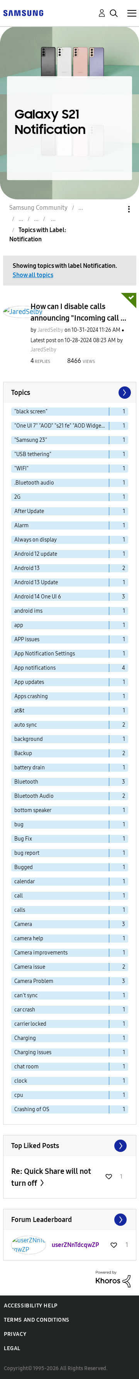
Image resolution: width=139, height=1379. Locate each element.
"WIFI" (21, 468)
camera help (28, 938)
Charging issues (32, 1052)
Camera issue (29, 967)
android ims (28, 611)
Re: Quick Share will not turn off (51, 1177)
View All (69, 1145)
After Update (29, 511)
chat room (26, 1066)
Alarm (21, 525)
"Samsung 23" (30, 440)
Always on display (35, 540)
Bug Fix (23, 839)
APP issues (26, 639)
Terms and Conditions (37, 1320)
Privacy (15, 1334)
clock (20, 1081)
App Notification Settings (44, 653)
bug (19, 824)
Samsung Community (38, 207)
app (18, 625)
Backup (23, 753)
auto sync (25, 725)
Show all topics (33, 275)
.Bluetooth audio (34, 483)
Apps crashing (31, 696)
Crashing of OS (31, 1109)
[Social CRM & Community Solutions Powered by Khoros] (113, 1278)
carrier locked (30, 1024)
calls (19, 910)
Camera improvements (41, 952)
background (28, 739)
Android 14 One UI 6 (37, 596)
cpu (18, 1095)
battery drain (29, 767)
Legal (12, 1348)
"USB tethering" (32, 454)
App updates (29, 682)
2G (17, 497)
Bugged (23, 867)
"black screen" (30, 411)
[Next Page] (124, 392)
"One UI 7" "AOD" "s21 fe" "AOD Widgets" (60, 426)
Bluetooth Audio (34, 796)
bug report (26, 853)
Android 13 (27, 568)
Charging (25, 1038)
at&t (19, 710)
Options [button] (116, 209)
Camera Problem (33, 981)
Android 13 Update (36, 582)
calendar (24, 881)
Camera (23, 924)
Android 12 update (35, 554)
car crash (24, 1009)
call (18, 896)
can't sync (26, 995)
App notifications (35, 668)
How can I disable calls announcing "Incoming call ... (78, 312)
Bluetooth (26, 782)
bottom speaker (32, 810)
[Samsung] (23, 12)
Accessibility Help (31, 1305)
